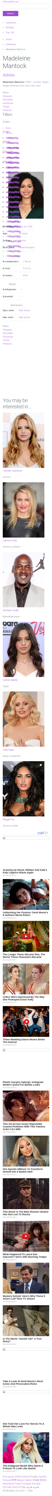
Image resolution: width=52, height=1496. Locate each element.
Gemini (22, 240)
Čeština (18, 1476)
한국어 (43, 1480)
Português (26, 1483)
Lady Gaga (8, 749)
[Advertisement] (26, 371)
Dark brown (24, 310)
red (7, 217)
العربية (36, 1487)
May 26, (23, 226)
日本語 (36, 1480)
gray (8, 197)
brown (9, 182)
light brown (11, 207)
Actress (9, 75)
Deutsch (26, 1476)
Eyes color (25, 85)
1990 (29, 226)
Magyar (20, 1480)
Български (8, 1476)
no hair (9, 212)
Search (10, 13)
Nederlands (8, 1483)
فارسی (29, 1487)
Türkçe (15, 1487)
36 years (23, 233)
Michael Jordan (11, 610)
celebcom (11, 1)
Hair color (36, 85)
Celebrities (11, 22)
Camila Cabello (10, 679)
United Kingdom (27, 247)
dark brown (11, 192)
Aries (8, 128)
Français (7, 1480)
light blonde (11, 202)
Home (9, 39)
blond (8, 172)
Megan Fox (8, 819)
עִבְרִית (22, 1487)
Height (45, 82)
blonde (9, 177)
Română (36, 1483)
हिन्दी (14, 1480)
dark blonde (12, 187)
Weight (6, 85)
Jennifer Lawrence (12, 470)
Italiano (28, 1480)
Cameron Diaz (10, 540)
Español (42, 1476)
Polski (18, 1483)
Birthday (10, 27)
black (8, 167)
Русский (7, 1487)
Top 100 (10, 32)
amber (9, 158)
